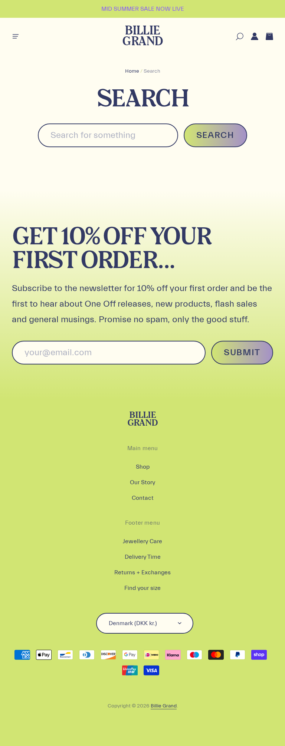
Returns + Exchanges (142, 572)
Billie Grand (142, 36)
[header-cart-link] (265, 36)
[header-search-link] (235, 36)
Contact (143, 498)
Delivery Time (143, 557)
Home (132, 71)
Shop (143, 466)
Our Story (142, 482)
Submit (242, 352)
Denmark (133, 623)
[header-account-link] (250, 36)
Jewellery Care (142, 541)
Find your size (142, 588)
